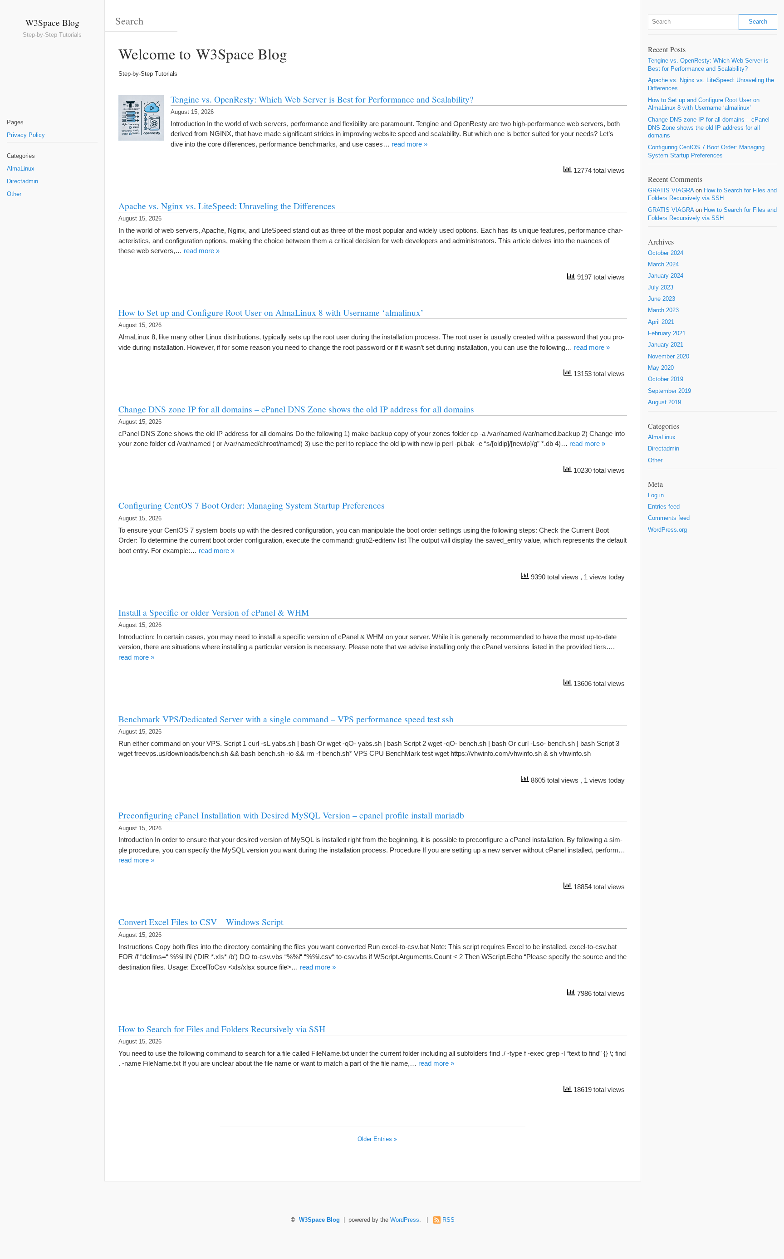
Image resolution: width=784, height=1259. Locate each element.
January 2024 (665, 276)
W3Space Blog (52, 22)
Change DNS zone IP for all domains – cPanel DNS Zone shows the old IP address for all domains (296, 409)
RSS (448, 1220)
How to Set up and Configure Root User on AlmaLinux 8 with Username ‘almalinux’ (271, 312)
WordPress (404, 1220)
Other (14, 194)
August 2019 (664, 402)
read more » (409, 144)
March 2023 (663, 310)
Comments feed (669, 518)
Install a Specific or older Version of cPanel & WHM (213, 612)
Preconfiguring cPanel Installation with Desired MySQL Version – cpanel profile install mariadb (291, 815)
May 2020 (661, 368)
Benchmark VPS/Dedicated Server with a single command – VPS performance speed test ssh (286, 719)
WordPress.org (667, 530)
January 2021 (665, 345)
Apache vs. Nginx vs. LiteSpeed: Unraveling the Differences (226, 205)
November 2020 (668, 356)
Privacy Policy (26, 135)
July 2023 (660, 287)
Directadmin (22, 181)
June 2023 (661, 299)
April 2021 (661, 322)
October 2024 (665, 253)
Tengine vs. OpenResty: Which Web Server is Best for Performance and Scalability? (322, 99)
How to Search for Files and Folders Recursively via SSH (221, 1028)
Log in (656, 495)
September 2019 (669, 391)
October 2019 (665, 379)
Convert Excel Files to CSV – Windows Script (200, 921)
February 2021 (667, 333)
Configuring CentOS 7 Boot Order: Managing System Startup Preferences (251, 505)
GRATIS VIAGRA (671, 190)
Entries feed (664, 507)
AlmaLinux (20, 169)
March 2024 (663, 264)
